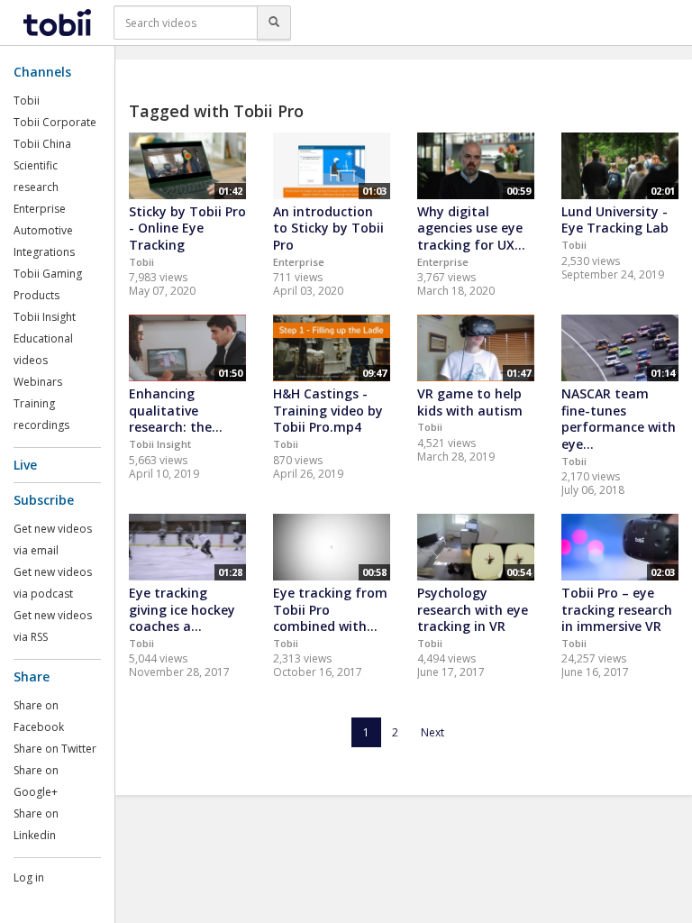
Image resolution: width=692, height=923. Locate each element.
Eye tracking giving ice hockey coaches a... (182, 609)
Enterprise (40, 208)
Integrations (44, 252)
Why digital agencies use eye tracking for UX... (471, 228)
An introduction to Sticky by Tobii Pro (328, 228)
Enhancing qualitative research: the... (176, 410)
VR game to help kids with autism (470, 402)
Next (432, 732)
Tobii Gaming (48, 273)
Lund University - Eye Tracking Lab (615, 220)
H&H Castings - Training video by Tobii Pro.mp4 (328, 410)
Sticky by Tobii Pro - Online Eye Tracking (187, 228)
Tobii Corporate (55, 122)
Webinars (38, 381)
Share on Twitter (55, 748)
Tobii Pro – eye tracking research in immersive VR (616, 609)
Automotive (43, 230)
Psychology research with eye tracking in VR (472, 609)
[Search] (274, 22)
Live (25, 464)
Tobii (27, 100)
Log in (29, 877)
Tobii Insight (45, 316)
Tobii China (42, 143)
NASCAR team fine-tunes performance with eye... (618, 418)
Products (36, 295)
